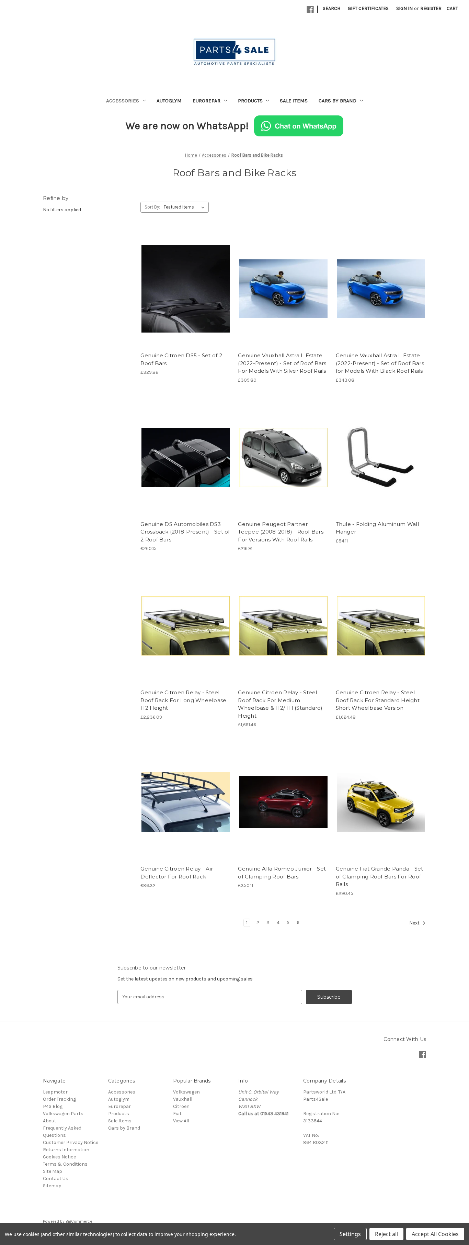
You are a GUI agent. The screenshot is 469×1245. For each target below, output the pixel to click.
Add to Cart (283, 301)
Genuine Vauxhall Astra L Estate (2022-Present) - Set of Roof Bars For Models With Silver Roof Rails (282, 363)
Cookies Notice (59, 1157)
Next (415, 923)
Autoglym (169, 101)
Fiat (177, 1114)
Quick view (184, 282)
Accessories (122, 101)
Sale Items (294, 101)
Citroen (181, 1106)
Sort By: (152, 207)
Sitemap (52, 1186)
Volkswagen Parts (63, 1114)
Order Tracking (59, 1099)
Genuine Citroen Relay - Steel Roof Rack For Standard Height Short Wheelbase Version (378, 700)
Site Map (52, 1171)
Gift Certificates (368, 8)
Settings (350, 1234)
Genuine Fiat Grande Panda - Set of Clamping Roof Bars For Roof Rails (379, 876)
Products (250, 101)
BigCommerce (79, 1221)
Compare (183, 295)
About (49, 1121)
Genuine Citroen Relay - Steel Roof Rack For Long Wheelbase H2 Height (183, 700)
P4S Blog (52, 1106)
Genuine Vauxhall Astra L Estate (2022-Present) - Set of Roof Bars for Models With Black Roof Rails (380, 363)
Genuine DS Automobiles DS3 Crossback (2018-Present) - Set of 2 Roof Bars (185, 532)
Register (431, 8)
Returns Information (66, 1150)
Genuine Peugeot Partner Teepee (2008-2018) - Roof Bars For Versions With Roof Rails (280, 532)
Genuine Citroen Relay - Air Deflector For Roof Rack (176, 872)
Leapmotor (55, 1092)
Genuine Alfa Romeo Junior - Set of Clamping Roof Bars (282, 872)
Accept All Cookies (435, 1234)
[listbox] (185, 207)
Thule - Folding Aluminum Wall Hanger (377, 528)
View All (181, 1121)
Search (331, 8)
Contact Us (55, 1178)
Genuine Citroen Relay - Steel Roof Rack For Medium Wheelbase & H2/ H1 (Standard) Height (280, 704)
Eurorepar (206, 101)
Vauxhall (182, 1099)
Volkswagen (186, 1092)
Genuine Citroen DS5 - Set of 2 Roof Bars (181, 359)
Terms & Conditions (65, 1164)
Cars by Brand (337, 101)
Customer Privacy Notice (70, 1142)
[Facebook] (310, 9)
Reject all (386, 1234)
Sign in (404, 8)
